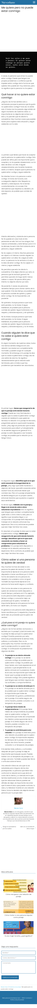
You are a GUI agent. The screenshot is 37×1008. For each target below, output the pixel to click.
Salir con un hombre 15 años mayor (27, 827)
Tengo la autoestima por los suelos (9, 827)
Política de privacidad (17, 1000)
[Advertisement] (18, 31)
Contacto (28, 998)
